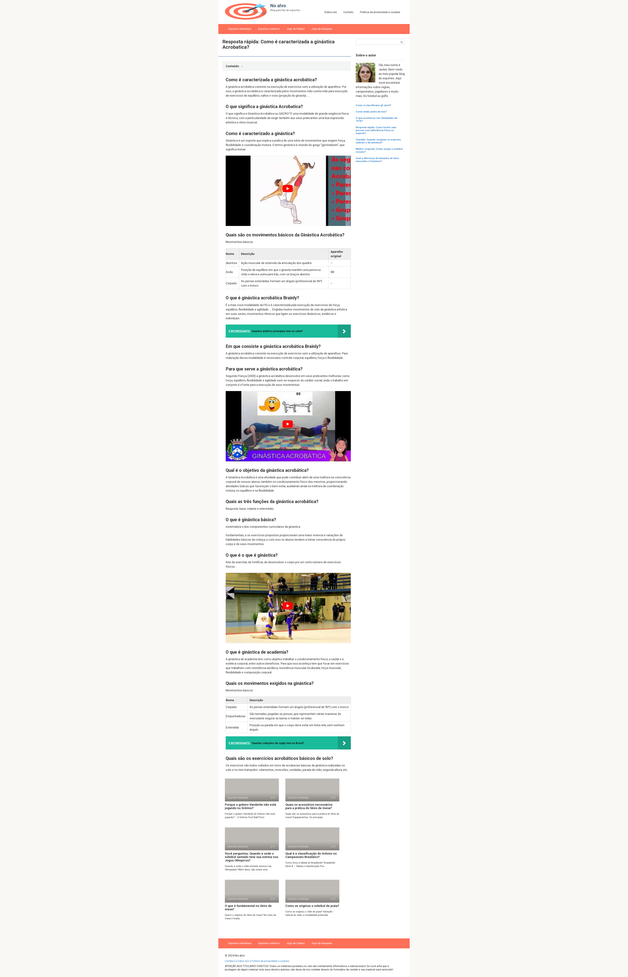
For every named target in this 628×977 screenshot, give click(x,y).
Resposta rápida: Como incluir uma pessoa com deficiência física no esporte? (376, 130)
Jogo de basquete (321, 28)
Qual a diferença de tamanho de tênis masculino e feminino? (377, 160)
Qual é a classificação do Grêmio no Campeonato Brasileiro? (311, 855)
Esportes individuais (240, 28)
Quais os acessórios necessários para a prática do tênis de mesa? (308, 806)
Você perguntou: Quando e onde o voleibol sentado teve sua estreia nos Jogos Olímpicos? (251, 857)
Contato (348, 12)
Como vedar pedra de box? (371, 111)
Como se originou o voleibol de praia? (312, 906)
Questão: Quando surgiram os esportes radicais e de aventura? (378, 141)
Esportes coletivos (269, 28)
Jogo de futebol (295, 28)
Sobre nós (330, 12)
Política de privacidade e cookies (380, 12)
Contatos (230, 961)
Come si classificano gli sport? (373, 105)
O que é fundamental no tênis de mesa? (248, 907)
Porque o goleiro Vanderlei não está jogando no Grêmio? (250, 806)
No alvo (278, 5)
